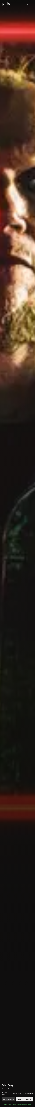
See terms (28, 1104)
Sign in (28, 4)
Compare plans (8, 1099)
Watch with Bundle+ (24, 1099)
